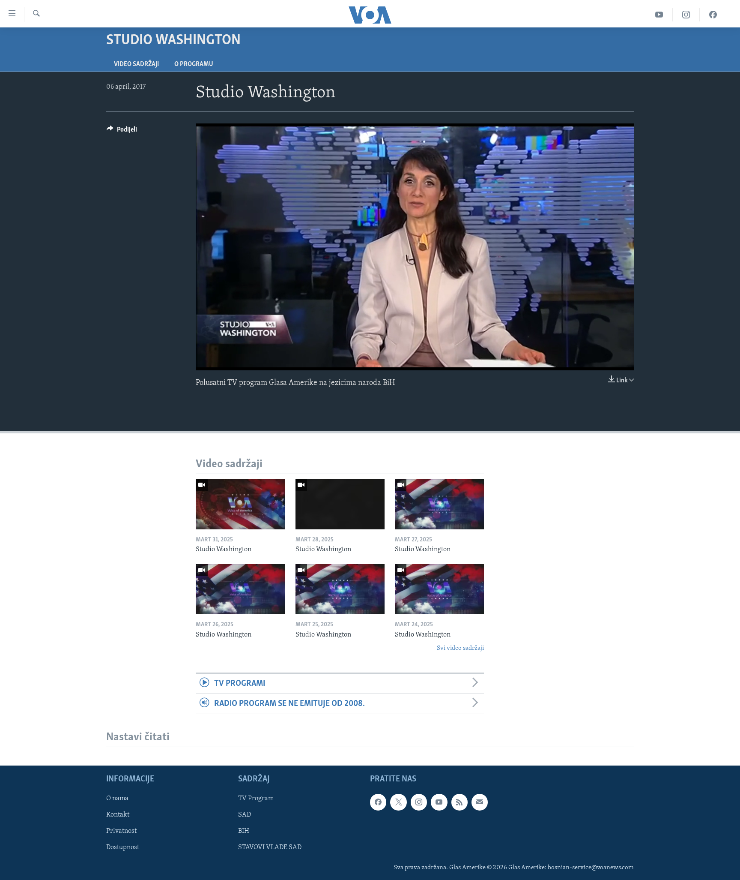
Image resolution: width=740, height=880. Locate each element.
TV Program (256, 798)
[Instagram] (686, 14)
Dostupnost (122, 847)
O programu (193, 64)
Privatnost (121, 831)
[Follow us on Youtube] (439, 802)
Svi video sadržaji (460, 648)
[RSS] (459, 802)
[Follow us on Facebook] (378, 802)
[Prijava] (479, 802)
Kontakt (117, 815)
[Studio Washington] (240, 504)
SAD (244, 815)
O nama (117, 798)
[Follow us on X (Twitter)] (398, 802)
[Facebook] (713, 14)
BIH (243, 831)
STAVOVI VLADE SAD (269, 847)
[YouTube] (659, 14)
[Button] (122, 131)
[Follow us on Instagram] (419, 802)
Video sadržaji (136, 64)
